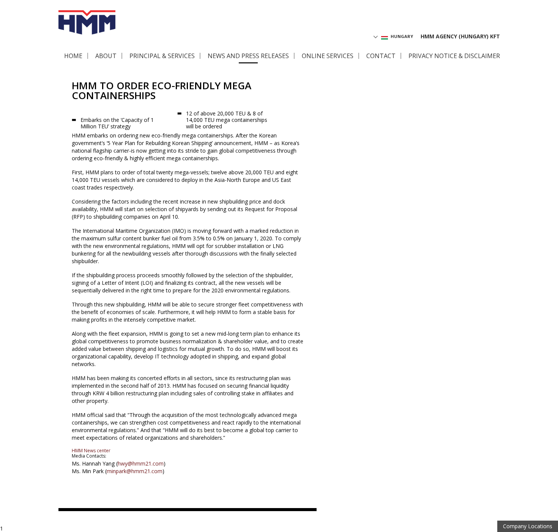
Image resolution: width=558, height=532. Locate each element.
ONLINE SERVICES (327, 56)
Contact (381, 56)
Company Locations (527, 526)
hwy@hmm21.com (141, 463)
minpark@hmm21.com (134, 471)
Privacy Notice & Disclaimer (454, 56)
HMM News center (91, 450)
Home (73, 56)
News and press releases (248, 56)
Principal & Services (162, 56)
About (106, 56)
